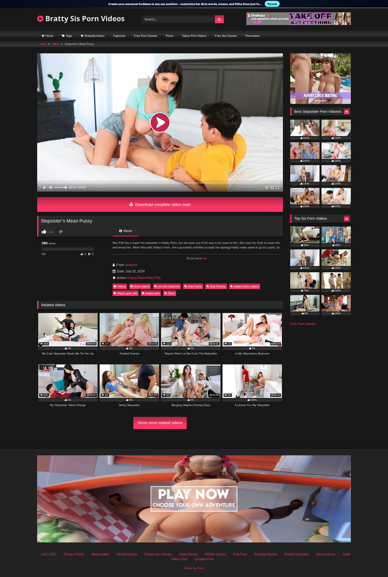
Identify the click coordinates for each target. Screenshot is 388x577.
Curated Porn (204, 559)
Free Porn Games (145, 35)
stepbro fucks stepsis (246, 286)
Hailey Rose (136, 278)
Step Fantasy (218, 286)
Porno (169, 35)
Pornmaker (253, 35)
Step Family (195, 286)
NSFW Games (215, 554)
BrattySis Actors (94, 35)
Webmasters (100, 554)
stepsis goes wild (127, 293)
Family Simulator (297, 554)
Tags (69, 35)
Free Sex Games (226, 35)
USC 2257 (48, 554)
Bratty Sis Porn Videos (84, 18)
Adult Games (188, 554)
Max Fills (154, 278)
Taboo (171, 293)
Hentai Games (127, 554)
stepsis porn (152, 293)
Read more (195, 258)
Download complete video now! (162, 204)
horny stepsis (142, 286)
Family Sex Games (158, 554)
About (127, 231)
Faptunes (119, 35)
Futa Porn (240, 554)
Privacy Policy (74, 554)
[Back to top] (375, 565)
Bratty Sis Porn (194, 568)
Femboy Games (265, 554)
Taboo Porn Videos (194, 35)
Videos (56, 43)
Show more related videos (160, 423)
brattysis (131, 265)
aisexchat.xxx (325, 554)
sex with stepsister (169, 286)
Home (49, 35)
